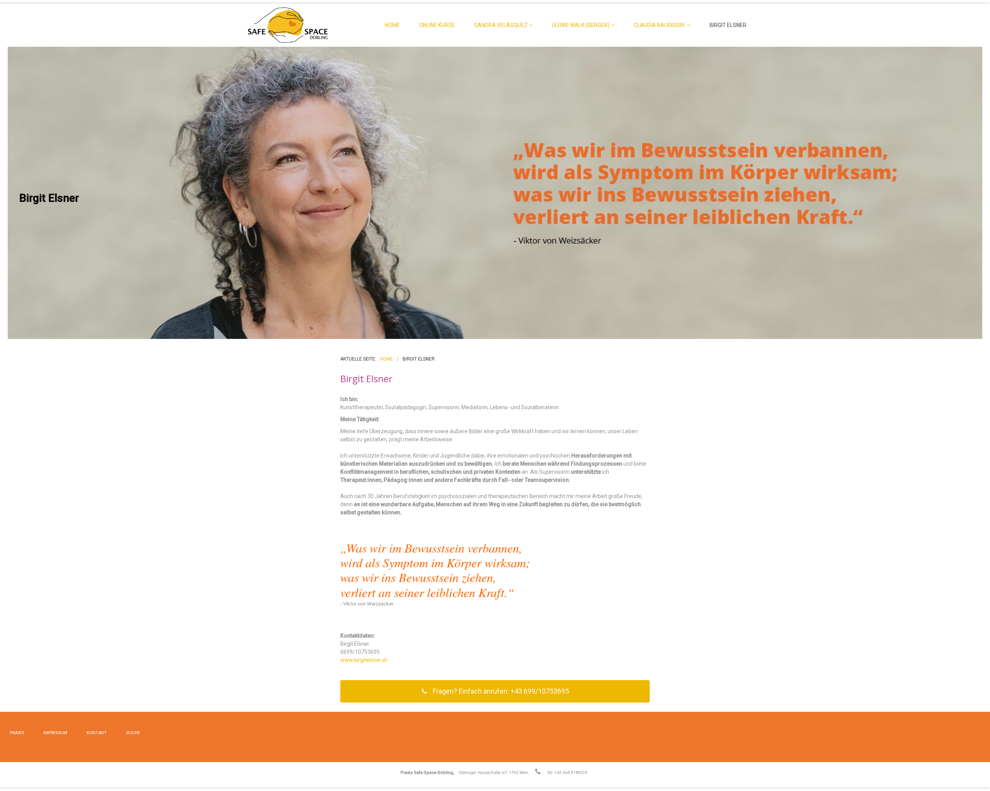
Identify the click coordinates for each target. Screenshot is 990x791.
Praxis (17, 732)
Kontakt (97, 732)
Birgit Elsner (728, 25)
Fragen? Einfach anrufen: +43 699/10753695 (501, 691)
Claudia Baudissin (659, 25)
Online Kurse (437, 25)
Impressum (55, 732)
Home (392, 25)
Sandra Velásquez (500, 25)
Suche (133, 732)
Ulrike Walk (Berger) (580, 25)
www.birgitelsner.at (363, 660)
